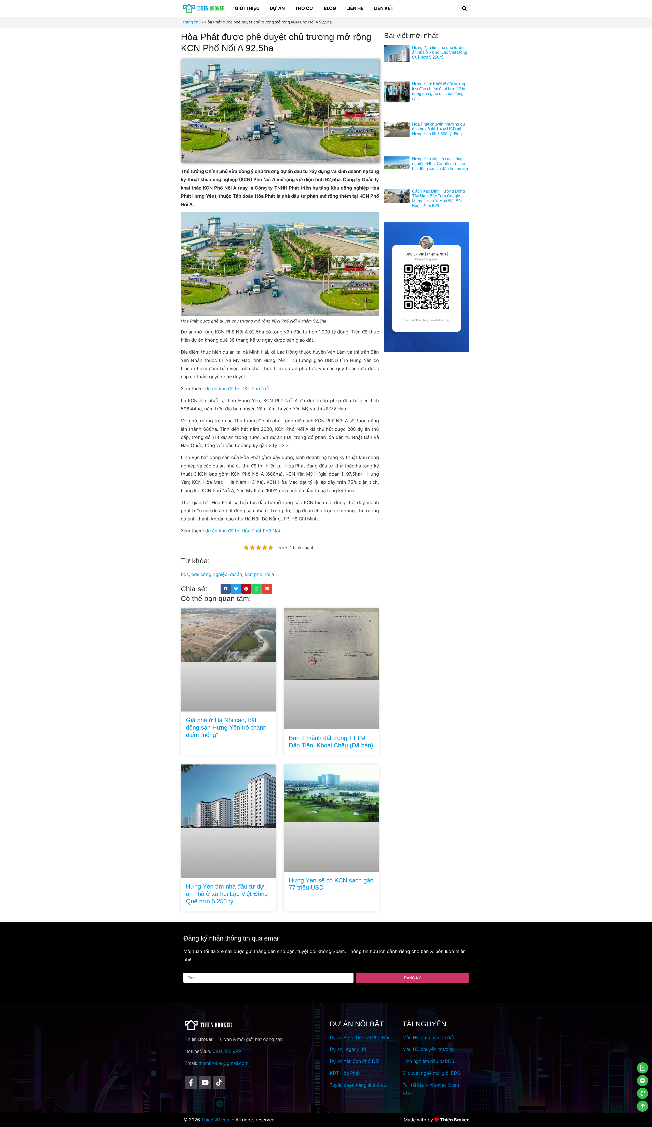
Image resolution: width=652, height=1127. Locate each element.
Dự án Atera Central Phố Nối (359, 1037)
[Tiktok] (219, 1082)
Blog (330, 8)
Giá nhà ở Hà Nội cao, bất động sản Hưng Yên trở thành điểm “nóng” (226, 727)
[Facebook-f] (191, 1082)
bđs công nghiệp (209, 574)
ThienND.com (216, 1119)
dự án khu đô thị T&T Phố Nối (237, 388)
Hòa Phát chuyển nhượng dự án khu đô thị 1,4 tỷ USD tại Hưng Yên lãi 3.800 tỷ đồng (438, 129)
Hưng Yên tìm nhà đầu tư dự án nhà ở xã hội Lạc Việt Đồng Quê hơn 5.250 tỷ (227, 894)
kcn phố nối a (259, 574)
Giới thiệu (247, 8)
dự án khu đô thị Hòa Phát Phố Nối (242, 530)
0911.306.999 (227, 1051)
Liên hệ (354, 8)
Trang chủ (191, 22)
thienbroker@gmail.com (223, 1063)
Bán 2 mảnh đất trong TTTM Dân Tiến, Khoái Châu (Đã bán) (331, 741)
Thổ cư (304, 8)
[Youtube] (205, 1082)
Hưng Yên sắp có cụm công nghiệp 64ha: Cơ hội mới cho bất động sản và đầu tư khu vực (440, 164)
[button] (464, 8)
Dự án (277, 8)
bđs (185, 574)
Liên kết (383, 8)
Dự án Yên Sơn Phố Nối (354, 1061)
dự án (236, 574)
